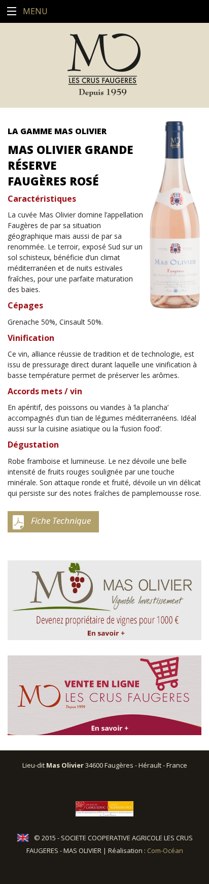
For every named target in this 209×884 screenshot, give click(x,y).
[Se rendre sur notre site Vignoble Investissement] (104, 600)
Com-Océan (165, 850)
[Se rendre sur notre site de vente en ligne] (104, 695)
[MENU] (11, 11)
